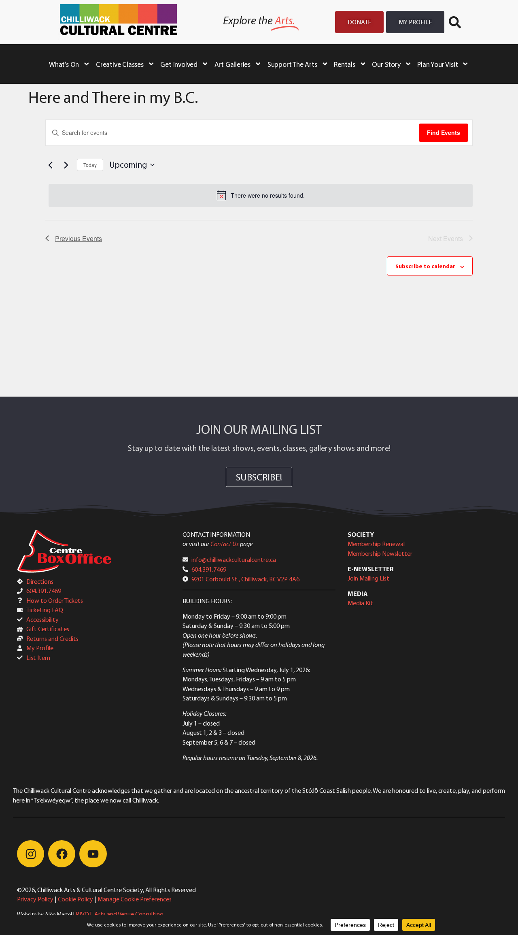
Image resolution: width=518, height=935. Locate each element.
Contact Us (224, 544)
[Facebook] (61, 853)
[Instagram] (30, 853)
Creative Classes (120, 64)
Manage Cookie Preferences (135, 899)
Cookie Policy (75, 899)
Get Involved (178, 64)
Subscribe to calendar (425, 266)
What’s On (64, 64)
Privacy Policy (35, 899)
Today (90, 164)
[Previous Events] (50, 165)
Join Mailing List (368, 578)
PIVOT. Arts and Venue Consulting (119, 914)
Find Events (443, 132)
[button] (455, 22)
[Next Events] (66, 165)
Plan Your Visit (437, 64)
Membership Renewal (376, 544)
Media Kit (360, 603)
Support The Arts (292, 64)
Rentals (344, 64)
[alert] (261, 195)
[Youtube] (92, 853)
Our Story (386, 64)
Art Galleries (232, 64)
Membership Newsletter (380, 553)
